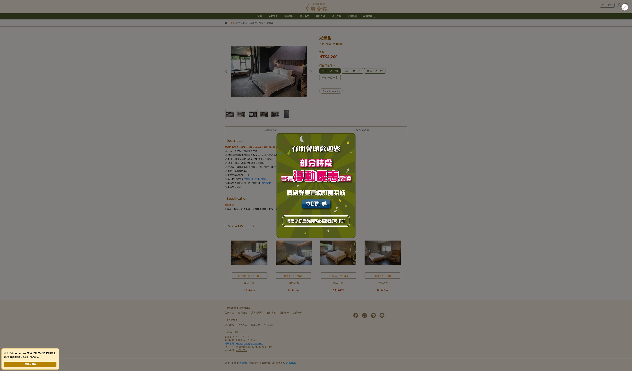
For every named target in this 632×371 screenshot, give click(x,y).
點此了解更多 (31, 357)
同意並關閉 (30, 364)
